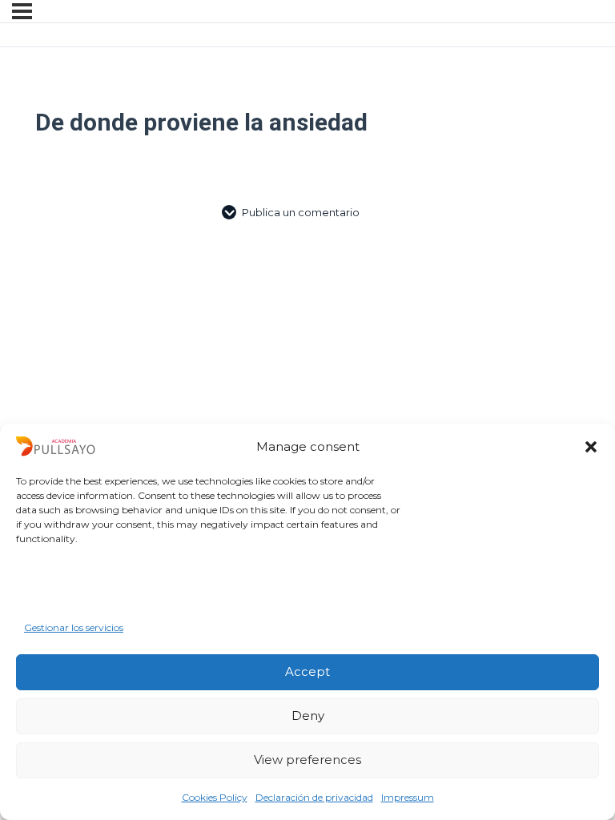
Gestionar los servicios (73, 627)
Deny (307, 715)
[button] (591, 447)
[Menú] (22, 11)
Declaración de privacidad (314, 797)
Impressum (407, 797)
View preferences (307, 759)
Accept (307, 671)
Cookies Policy (214, 797)
